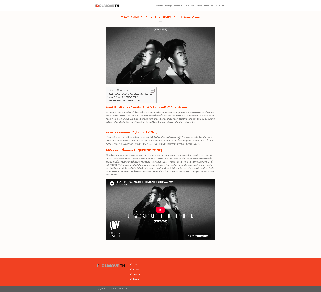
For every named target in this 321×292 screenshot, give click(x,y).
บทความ (214, 6)
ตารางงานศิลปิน (203, 6)
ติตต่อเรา (222, 6)
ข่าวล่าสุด (168, 6)
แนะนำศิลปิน (190, 6)
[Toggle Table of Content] (151, 90)
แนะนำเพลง (178, 6)
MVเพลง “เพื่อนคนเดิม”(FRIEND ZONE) (124, 100)
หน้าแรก (159, 6)
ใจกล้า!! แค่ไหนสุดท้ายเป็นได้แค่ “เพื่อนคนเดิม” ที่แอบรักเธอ (131, 94)
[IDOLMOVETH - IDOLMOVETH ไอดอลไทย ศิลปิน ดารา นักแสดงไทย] (107, 6)
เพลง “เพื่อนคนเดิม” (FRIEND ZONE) (123, 97)
